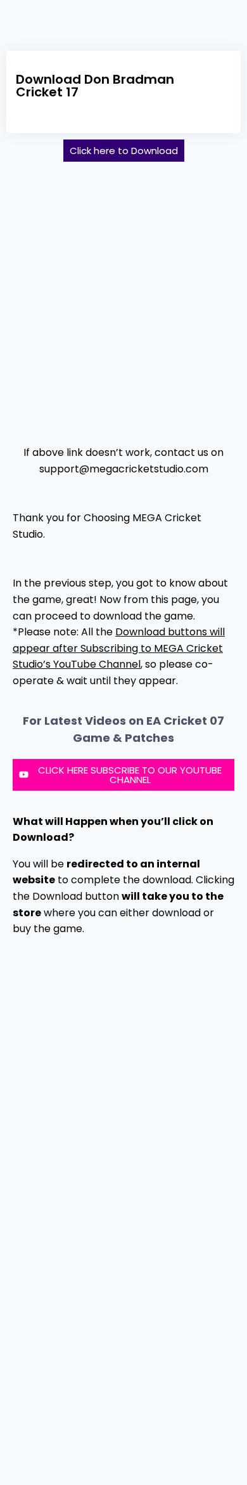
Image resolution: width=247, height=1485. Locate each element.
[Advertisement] (123, 298)
